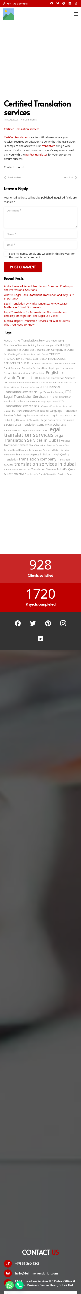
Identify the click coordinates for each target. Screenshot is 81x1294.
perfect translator (36, 154)
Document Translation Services (26, 368)
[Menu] (76, 14)
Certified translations (17, 137)
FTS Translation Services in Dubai (30, 410)
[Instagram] (75, 3)
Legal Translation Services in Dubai (34, 438)
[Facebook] (51, 3)
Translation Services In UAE (17, 469)
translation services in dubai (45, 464)
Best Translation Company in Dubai (52, 349)
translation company (37, 459)
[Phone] (19, 1285)
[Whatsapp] (9, 1285)
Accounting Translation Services (27, 340)
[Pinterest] (63, 3)
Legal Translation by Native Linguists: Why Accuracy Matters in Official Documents (35, 305)
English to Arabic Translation (34, 375)
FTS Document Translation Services (54, 382)
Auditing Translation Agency (42, 345)
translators (48, 146)
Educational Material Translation (29, 373)
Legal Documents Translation (25, 420)
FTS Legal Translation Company (49, 392)
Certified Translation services (21, 129)
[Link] (8, 14)
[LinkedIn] (69, 3)
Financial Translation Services (57, 378)
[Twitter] (57, 3)
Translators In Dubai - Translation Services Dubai (49, 474)
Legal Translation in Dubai (34, 430)
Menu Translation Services (42, 445)
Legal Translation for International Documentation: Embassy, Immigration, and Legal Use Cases (35, 314)
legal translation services (32, 432)
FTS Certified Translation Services (20, 382)
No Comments (29, 119)
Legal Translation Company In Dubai (37, 424)
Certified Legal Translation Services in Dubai (26, 354)
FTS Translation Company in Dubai (41, 401)
